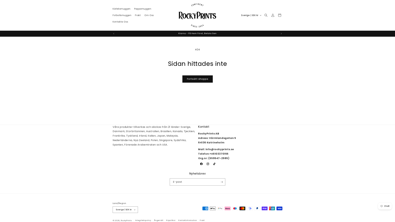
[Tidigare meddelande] (113, 34)
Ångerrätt (158, 220)
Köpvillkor (170, 220)
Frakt (202, 220)
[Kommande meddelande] (281, 34)
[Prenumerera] (221, 182)
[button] (266, 15)
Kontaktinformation (187, 220)
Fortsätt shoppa (197, 78)
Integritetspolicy (143, 220)
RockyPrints (126, 220)
